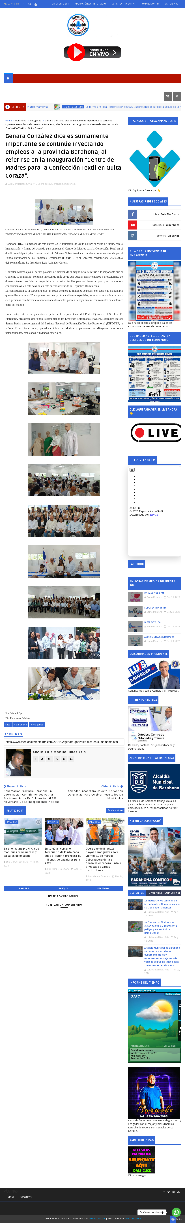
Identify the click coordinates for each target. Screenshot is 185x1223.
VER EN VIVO (171, 3)
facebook (103, 888)
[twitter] (169, 1192)
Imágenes (35, 120)
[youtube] (35, 4)
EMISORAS (12, 87)
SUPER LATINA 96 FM (123, 3)
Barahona (30, 87)
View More (117, 810)
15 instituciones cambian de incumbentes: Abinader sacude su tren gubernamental (162, 904)
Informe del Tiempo (42, 107)
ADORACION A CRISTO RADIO (159, 637)
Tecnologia (151, 87)
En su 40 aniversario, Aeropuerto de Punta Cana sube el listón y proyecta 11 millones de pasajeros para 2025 (63, 856)
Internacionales (94, 87)
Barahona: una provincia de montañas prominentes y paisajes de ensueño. (21, 852)
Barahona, (58, 183)
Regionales (49, 87)
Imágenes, (70, 183)
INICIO (10, 1197)
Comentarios (172, 893)
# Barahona (20, 724)
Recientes (137, 892)
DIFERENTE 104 (60, 3)
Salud (114, 87)
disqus (63, 888)
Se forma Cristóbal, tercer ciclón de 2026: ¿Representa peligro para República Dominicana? (108, 106)
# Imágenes (37, 724)
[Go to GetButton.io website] (176, 1219)
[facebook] (23, 4)
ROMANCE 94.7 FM (154, 593)
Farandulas (130, 87)
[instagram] (29, 4)
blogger (23, 888)
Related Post (15, 810)
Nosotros (26, 1197)
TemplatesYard (97, 1218)
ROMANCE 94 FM (150, 3)
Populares (155, 892)
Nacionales (70, 87)
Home (8, 120)
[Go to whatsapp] (176, 1212)
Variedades (13, 96)
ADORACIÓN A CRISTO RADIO (90, 3)
